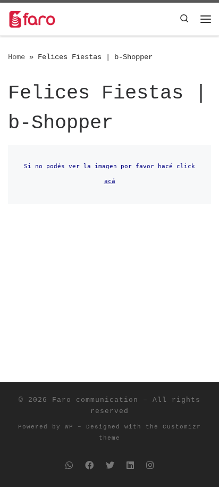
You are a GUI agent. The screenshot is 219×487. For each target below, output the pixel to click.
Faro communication (95, 400)
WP (69, 427)
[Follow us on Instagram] (150, 466)
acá (109, 181)
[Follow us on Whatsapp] (69, 466)
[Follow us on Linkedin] (130, 466)
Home (16, 57)
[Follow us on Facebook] (89, 466)
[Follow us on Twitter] (110, 466)
